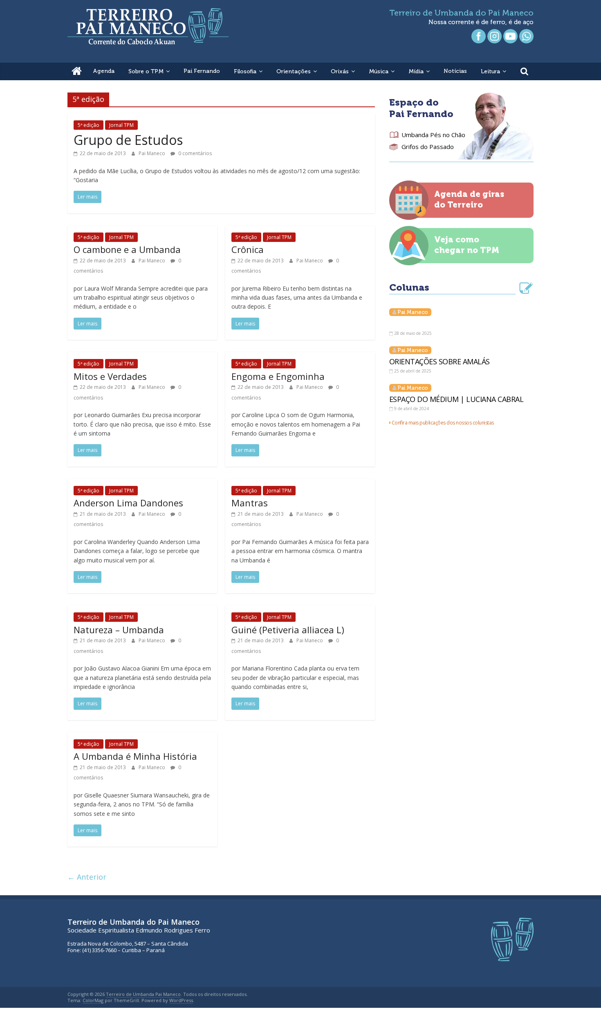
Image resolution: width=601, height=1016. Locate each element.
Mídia (416, 71)
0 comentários (194, 153)
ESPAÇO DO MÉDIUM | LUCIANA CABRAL (456, 399)
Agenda (103, 71)
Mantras (249, 503)
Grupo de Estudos (128, 140)
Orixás (340, 71)
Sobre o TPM (146, 71)
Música (378, 71)
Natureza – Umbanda (119, 629)
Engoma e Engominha (278, 376)
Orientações (293, 71)
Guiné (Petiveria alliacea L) (287, 629)
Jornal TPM (121, 125)
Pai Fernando (202, 71)
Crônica (247, 249)
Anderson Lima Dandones (128, 503)
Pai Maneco (152, 153)
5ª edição (88, 125)
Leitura (490, 71)
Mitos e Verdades (110, 376)
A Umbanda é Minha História (135, 756)
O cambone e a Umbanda (127, 249)
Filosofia (245, 71)
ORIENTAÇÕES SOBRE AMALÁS (439, 361)
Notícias (455, 71)
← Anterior (86, 877)
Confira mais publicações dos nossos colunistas (443, 422)
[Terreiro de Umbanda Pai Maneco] (76, 71)
